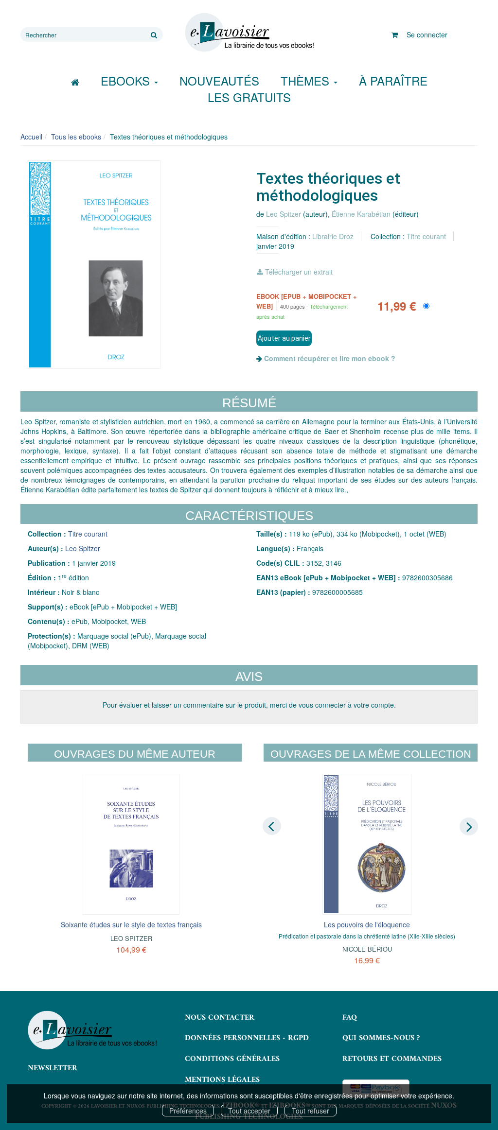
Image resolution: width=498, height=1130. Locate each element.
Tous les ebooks (76, 136)
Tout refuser (310, 1110)
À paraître (393, 80)
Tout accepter (249, 1110)
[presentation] (272, 825)
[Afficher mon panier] (394, 34)
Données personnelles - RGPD (247, 1038)
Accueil (31, 136)
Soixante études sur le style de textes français (131, 924)
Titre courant (426, 236)
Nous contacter (219, 1018)
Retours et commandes (392, 1059)
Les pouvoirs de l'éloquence (367, 924)
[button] (94, 264)
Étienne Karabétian (361, 214)
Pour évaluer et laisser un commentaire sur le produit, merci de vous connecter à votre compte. (249, 705)
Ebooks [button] (127, 80)
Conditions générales (232, 1059)
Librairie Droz (333, 236)
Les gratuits (249, 96)
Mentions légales (222, 1080)
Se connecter (427, 34)
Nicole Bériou (367, 949)
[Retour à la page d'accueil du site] (249, 32)
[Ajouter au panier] (284, 338)
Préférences (188, 1110)
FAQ (349, 1018)
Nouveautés (219, 80)
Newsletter (52, 1068)
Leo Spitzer (283, 214)
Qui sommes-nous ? (381, 1038)
